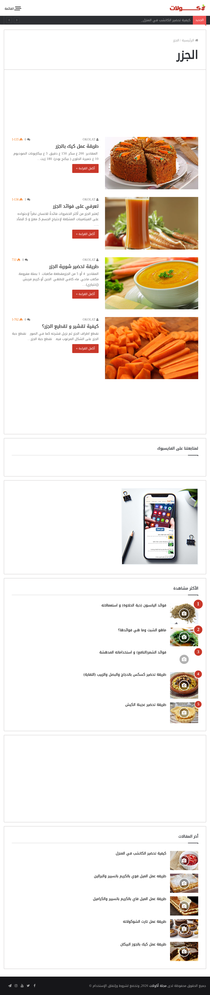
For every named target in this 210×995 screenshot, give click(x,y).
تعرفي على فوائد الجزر (76, 206)
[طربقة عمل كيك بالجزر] (151, 163)
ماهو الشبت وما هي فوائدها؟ (142, 630)
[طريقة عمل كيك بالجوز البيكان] (184, 951)
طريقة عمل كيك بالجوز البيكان (143, 944)
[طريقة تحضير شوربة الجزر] (151, 283)
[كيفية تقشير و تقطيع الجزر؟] (151, 348)
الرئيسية (188, 40)
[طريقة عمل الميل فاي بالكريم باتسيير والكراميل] (184, 906)
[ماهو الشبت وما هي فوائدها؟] (184, 637)
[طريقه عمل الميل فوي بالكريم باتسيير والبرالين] (184, 883)
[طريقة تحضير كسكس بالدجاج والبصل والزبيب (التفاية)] (184, 685)
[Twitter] (28, 986)
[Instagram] (16, 986)
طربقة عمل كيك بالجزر (77, 146)
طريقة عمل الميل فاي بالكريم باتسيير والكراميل (129, 898)
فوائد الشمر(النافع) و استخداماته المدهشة (132, 652)
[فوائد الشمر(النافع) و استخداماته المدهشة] (184, 659)
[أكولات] (182, 8)
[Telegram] (10, 986)
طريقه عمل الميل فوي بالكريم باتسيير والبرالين (130, 876)
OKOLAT (89, 139)
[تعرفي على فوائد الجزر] (151, 223)
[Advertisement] (105, 104)
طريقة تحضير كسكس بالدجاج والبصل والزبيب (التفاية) (124, 674)
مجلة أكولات (157, 985)
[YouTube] (22, 986)
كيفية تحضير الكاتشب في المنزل (166, 20)
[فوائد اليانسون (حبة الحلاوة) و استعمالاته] (184, 613)
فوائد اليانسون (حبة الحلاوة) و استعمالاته (133, 605)
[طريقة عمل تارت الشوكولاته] (184, 928)
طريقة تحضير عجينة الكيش (145, 704)
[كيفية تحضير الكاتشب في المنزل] (184, 860)
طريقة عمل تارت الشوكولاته (144, 921)
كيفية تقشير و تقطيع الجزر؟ (70, 326)
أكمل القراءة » (85, 168)
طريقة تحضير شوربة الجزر (74, 266)
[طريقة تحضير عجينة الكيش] (184, 712)
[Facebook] (34, 986)
